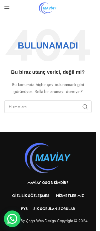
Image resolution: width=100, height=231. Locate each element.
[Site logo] (47, 8)
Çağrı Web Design (41, 221)
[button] (12, 218)
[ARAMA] (85, 106)
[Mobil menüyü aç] (6, 8)
